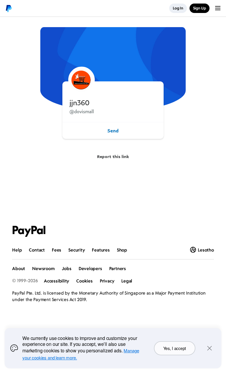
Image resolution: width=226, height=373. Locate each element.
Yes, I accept (174, 348)
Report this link (113, 156)
